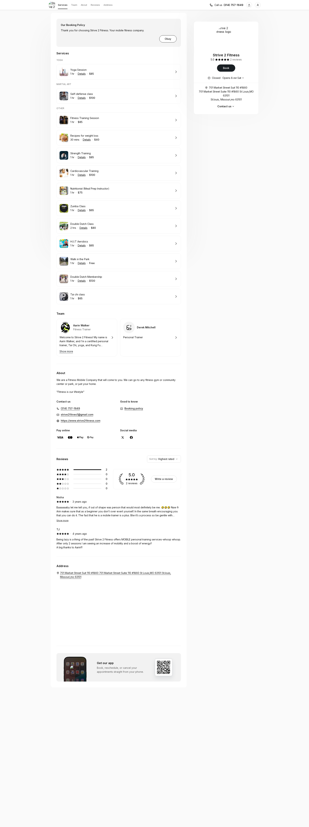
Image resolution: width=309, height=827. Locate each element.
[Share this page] (249, 5)
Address (108, 5)
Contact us (224, 106)
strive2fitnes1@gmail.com (77, 414)
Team (74, 5)
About (84, 5)
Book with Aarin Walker (87, 337)
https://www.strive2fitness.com (80, 420)
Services (62, 5)
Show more (62, 520)
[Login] (258, 5)
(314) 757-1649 (233, 4)
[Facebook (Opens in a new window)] (131, 437)
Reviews (95, 5)
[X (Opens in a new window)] (122, 437)
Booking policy (133, 408)
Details (82, 73)
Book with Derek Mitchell (150, 337)
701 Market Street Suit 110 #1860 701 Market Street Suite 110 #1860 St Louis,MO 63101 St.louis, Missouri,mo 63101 (226, 93)
